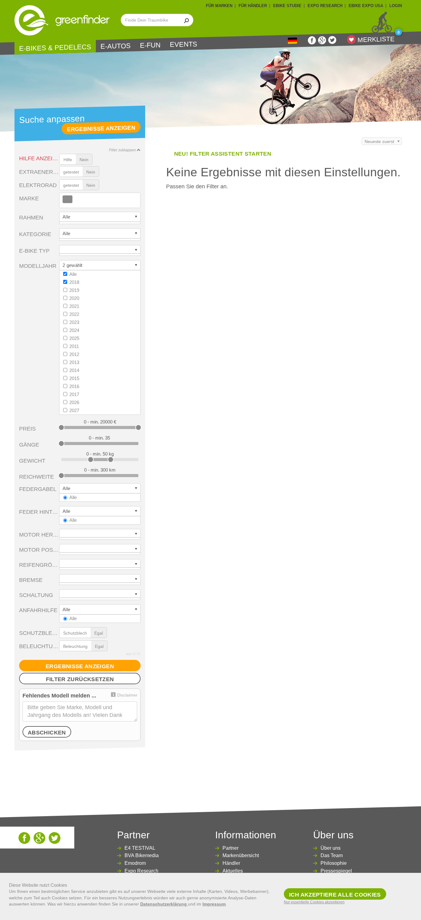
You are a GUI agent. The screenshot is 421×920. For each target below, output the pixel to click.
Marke (29, 198)
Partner (231, 848)
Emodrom (135, 863)
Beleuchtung (39, 646)
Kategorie (35, 234)
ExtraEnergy (39, 172)
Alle (73, 274)
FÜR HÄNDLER (253, 5)
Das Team (332, 855)
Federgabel (37, 489)
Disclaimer (127, 695)
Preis (27, 429)
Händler (231, 863)
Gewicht (32, 461)
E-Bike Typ (34, 251)
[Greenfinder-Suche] (186, 20)
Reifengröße (39, 565)
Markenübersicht (241, 855)
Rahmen (31, 218)
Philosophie (334, 863)
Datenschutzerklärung (164, 904)
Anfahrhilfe (38, 610)
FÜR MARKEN (219, 5)
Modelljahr (37, 266)
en (292, 41)
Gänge (29, 445)
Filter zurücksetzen (80, 679)
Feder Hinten (39, 512)
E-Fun (150, 45)
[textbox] (74, 199)
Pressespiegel (336, 870)
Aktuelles (233, 870)
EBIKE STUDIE (287, 5)
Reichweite (36, 477)
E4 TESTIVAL (140, 848)
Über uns (331, 848)
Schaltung (36, 595)
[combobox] (100, 200)
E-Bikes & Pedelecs (55, 47)
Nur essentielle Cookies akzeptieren (314, 902)
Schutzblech (39, 633)
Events (183, 44)
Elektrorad (38, 185)
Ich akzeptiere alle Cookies (335, 895)
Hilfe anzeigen (39, 158)
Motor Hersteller (39, 535)
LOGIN (395, 5)
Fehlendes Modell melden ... (59, 696)
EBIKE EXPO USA (366, 5)
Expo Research (141, 870)
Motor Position (39, 550)
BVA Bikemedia (142, 855)
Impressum (214, 904)
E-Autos (115, 46)
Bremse (31, 580)
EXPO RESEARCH (325, 5)
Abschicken (47, 733)
